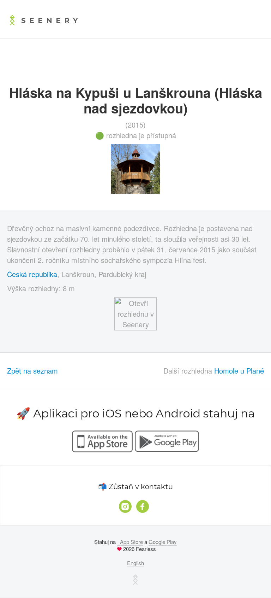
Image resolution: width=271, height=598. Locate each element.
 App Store (130, 541)
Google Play (163, 541)
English (135, 563)
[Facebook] (142, 506)
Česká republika (32, 274)
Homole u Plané (239, 370)
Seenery (51, 20)
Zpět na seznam (32, 370)
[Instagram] (125, 506)
